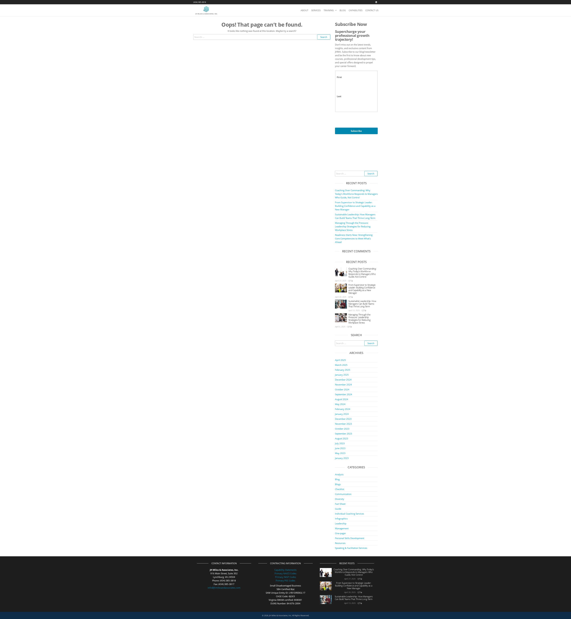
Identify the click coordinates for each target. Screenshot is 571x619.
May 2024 (340, 404)
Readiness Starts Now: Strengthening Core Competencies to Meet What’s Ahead (353, 238)
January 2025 (342, 374)
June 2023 (340, 448)
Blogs (338, 484)
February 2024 (342, 409)
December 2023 (343, 418)
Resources (340, 543)
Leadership (340, 523)
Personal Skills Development (349, 538)
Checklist (339, 489)
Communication (343, 494)
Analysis (339, 474)
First (339, 77)
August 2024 (341, 399)
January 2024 (342, 413)
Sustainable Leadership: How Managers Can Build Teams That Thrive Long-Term (362, 304)
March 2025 (341, 364)
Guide (338, 508)
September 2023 (343, 433)
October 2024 (342, 389)
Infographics (341, 518)
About (304, 10)
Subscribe (356, 130)
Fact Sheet (340, 503)
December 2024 (343, 379)
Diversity (339, 498)
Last (339, 96)
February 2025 (342, 369)
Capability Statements (285, 569)
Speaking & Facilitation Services (351, 547)
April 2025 (340, 360)
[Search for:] (262, 37)
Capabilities (355, 10)
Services (316, 10)
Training (329, 10)
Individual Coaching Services (349, 513)
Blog (343, 10)
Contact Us (371, 10)
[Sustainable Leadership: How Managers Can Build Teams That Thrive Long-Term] (341, 303)
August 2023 (341, 438)
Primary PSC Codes (285, 580)
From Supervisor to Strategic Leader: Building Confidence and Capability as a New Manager (355, 206)
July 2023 (340, 443)
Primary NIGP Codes (285, 576)
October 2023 (342, 428)
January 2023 (342, 458)
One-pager (340, 533)
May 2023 (340, 453)
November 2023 (343, 423)
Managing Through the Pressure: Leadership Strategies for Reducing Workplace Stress (352, 226)
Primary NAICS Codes (285, 573)
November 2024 (343, 384)
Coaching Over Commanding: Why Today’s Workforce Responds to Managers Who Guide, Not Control (356, 194)
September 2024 (343, 394)
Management (342, 528)
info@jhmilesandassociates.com (224, 587)
